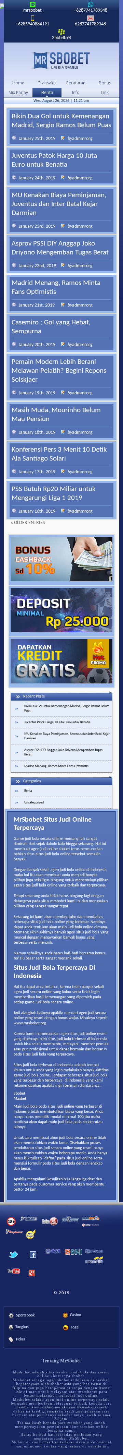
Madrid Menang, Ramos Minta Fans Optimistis (56, 766)
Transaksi (47, 83)
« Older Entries (28, 522)
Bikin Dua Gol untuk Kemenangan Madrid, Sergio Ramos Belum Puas (66, 708)
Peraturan (75, 83)
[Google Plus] (32, 1278)
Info (76, 92)
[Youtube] (14, 1275)
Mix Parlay (18, 92)
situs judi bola (34, 1054)
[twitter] (13, 1260)
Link (105, 92)
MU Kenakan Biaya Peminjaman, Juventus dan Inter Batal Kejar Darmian (59, 204)
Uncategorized (34, 802)
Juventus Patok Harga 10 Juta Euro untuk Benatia (57, 722)
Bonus (105, 83)
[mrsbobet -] (61, 60)
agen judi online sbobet (50, 849)
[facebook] (33, 1260)
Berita (47, 92)
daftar (49, 1158)
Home (18, 83)
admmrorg (82, 138)
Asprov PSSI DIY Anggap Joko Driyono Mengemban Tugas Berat (63, 752)
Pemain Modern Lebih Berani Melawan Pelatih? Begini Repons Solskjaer (59, 370)
